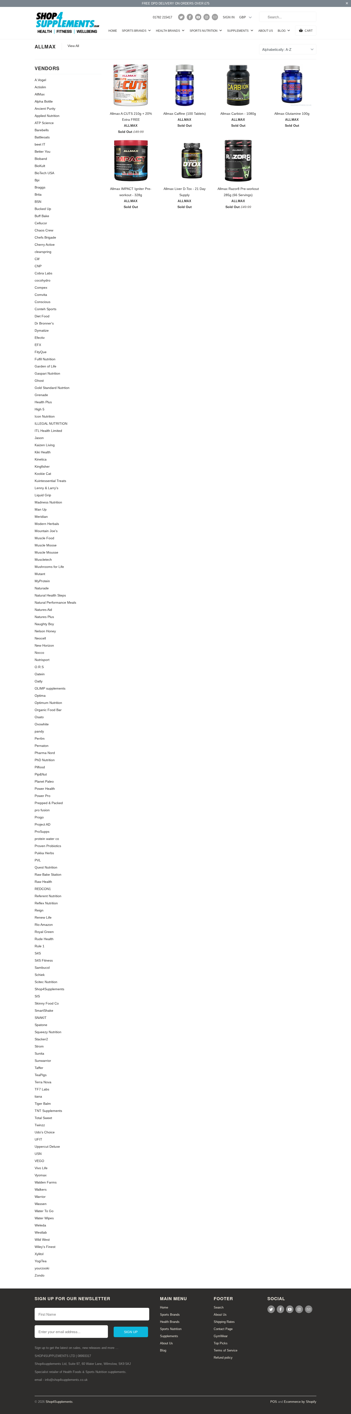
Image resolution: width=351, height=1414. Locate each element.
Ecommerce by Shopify (300, 1402)
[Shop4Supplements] (68, 23)
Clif (37, 259)
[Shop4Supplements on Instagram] (206, 17)
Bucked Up (43, 209)
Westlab (41, 1232)
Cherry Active (45, 244)
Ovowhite (42, 724)
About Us (265, 30)
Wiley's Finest (45, 1247)
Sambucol (42, 967)
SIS (37, 996)
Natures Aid (43, 610)
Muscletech (43, 559)
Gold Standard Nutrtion (52, 388)
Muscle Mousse (46, 552)
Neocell (40, 638)
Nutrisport (42, 660)
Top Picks (221, 1343)
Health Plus (43, 402)
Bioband (41, 159)
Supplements (238, 30)
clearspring (43, 252)
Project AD (42, 824)
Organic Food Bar (48, 710)
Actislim (40, 87)
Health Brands (168, 30)
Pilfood (40, 767)
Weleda (40, 1225)
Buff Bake (42, 216)
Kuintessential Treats (50, 481)
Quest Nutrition (46, 867)
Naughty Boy (44, 624)
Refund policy (223, 1357)
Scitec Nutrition (46, 982)
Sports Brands (134, 30)
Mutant (40, 574)
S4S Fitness (44, 960)
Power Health (45, 789)
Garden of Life (45, 366)
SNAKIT (41, 1018)
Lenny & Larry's (46, 488)
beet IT (40, 144)
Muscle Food (44, 538)
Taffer (39, 1068)
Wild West (42, 1239)
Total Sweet (43, 1118)
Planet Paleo (44, 781)
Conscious (42, 302)
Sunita (39, 1053)
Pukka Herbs (44, 853)
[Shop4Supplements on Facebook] (190, 17)
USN (38, 1154)
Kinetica (41, 459)
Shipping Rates (224, 1322)
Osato (39, 717)
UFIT (38, 1139)
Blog (282, 30)
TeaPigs (41, 1075)
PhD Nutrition (45, 760)
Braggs (40, 187)
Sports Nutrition (204, 30)
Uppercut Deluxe (47, 1146)
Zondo (39, 1275)
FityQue (41, 352)
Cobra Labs (43, 273)
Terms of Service (225, 1350)
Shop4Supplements (49, 989)
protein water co (47, 839)
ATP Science (44, 123)
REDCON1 (43, 889)
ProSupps (42, 831)
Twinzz (40, 1125)
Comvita (41, 295)
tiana (38, 1096)
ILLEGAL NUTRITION (51, 423)
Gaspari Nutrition (47, 373)
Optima (40, 695)
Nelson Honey (45, 631)
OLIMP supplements (50, 688)
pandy (39, 731)
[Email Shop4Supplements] (215, 17)
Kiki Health (43, 452)
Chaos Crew (44, 230)
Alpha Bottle (44, 101)
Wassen (41, 1204)
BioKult (40, 166)
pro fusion (42, 810)
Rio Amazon (44, 925)
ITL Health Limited (48, 431)
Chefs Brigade (45, 237)
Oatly (39, 681)
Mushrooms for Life (49, 567)
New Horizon (44, 645)
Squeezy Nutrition (48, 1032)
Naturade (42, 588)
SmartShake (44, 1010)
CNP (38, 266)
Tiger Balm (43, 1103)
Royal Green (44, 932)
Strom (39, 1046)
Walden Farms (46, 1182)
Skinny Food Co (47, 1003)
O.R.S (39, 667)
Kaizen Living (45, 445)
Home (112, 30)
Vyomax (41, 1175)
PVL (38, 860)
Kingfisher (42, 466)
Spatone (41, 1025)
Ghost (39, 380)
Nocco (39, 653)
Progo (39, 817)
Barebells (42, 130)
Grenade (41, 395)
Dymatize (42, 330)
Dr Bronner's (44, 323)
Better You (42, 151)
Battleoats (42, 137)
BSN (38, 202)
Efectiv (40, 338)
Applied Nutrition (47, 116)
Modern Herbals (47, 524)
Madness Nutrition (48, 502)
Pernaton (41, 746)
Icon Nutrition (45, 416)
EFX (38, 345)
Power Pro (42, 796)
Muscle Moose (46, 545)
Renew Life (43, 917)
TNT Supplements (48, 1111)
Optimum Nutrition (48, 703)
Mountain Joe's (46, 531)
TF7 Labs (42, 1089)
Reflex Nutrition (46, 903)
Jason (39, 438)
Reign (39, 910)
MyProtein (42, 581)
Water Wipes (44, 1218)
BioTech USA (44, 173)
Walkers (41, 1189)
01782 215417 (162, 17)
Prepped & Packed (49, 803)
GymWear (221, 1336)
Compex (41, 287)
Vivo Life (41, 1168)
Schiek (40, 975)
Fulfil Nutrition (45, 359)
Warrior (40, 1197)
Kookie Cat (43, 474)
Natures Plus (44, 617)
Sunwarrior (43, 1061)
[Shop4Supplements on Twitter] (181, 17)
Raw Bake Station (48, 874)
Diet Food (42, 316)
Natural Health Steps (50, 595)
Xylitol (39, 1254)
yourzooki (42, 1268)
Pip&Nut (41, 774)
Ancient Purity (45, 108)
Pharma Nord (45, 753)
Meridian (41, 516)
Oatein (40, 674)
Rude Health (44, 939)
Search (218, 1307)
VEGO (39, 1161)
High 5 (39, 409)
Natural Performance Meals (55, 602)
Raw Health (43, 882)
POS (273, 1402)
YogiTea (41, 1261)
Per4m (40, 738)
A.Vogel (40, 80)
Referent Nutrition (48, 896)
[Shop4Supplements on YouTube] (198, 17)
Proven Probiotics (48, 846)
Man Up (41, 509)
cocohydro (42, 280)
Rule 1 (39, 946)
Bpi (37, 180)
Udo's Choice (45, 1132)
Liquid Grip (43, 495)
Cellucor (41, 223)
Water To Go (44, 1211)
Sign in (228, 17)
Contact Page (223, 1329)
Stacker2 (41, 1039)
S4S (38, 953)
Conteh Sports (45, 309)
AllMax (45, 46)
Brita (38, 194)
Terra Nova (43, 1082)
